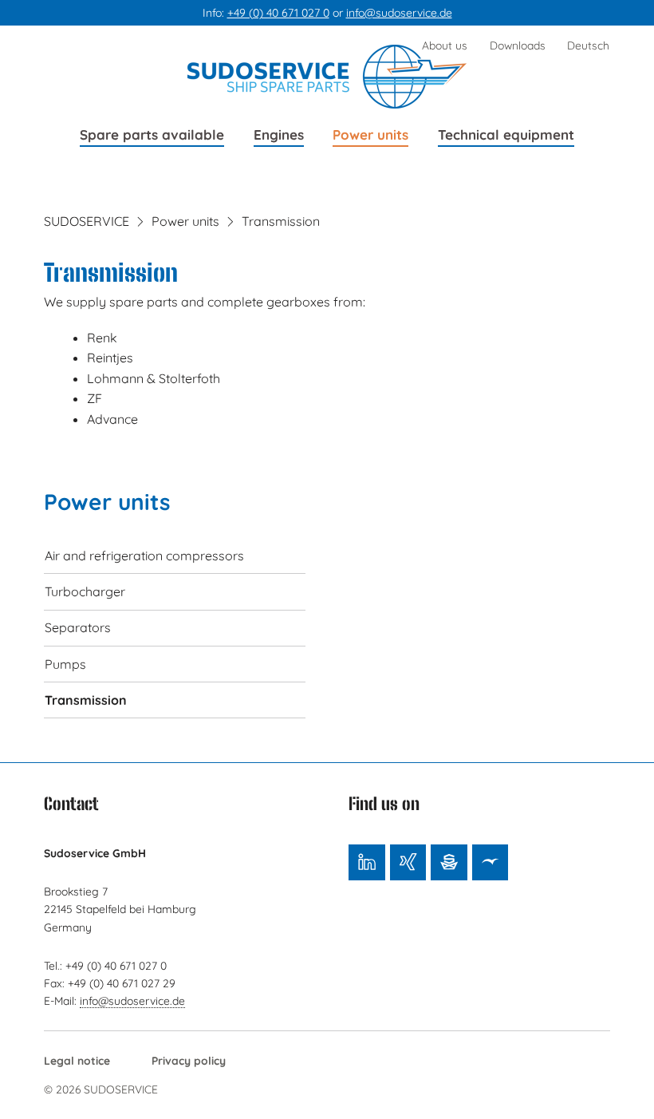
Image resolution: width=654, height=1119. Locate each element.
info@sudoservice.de (399, 13)
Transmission (86, 700)
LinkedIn (366, 862)
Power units (370, 134)
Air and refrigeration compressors (144, 555)
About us (444, 45)
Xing (408, 862)
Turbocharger (85, 591)
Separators (78, 627)
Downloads (518, 45)
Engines (279, 134)
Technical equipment (506, 134)
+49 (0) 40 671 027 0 (278, 13)
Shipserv (449, 862)
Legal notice (77, 1060)
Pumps (65, 664)
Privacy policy (189, 1060)
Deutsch (588, 45)
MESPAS (490, 862)
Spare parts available (152, 134)
